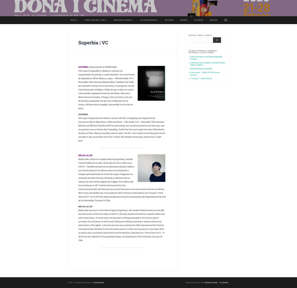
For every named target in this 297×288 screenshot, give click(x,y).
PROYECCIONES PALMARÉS (201, 69)
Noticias (169, 20)
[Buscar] (217, 40)
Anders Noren (211, 282)
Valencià (198, 20)
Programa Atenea (122, 20)
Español (184, 20)
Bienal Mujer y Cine (95, 20)
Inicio (73, 20)
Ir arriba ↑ (225, 282)
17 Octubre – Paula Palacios (201, 79)
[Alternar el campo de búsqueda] (226, 20)
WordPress (98, 282)
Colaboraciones (148, 20)
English (213, 20)
